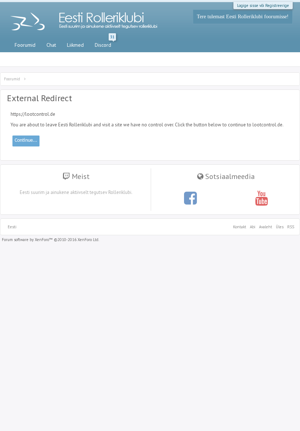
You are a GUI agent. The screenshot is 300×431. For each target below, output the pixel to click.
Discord (105, 43)
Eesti (12, 226)
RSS (289, 226)
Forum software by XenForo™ (50, 239)
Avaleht (265, 226)
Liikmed (75, 45)
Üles (280, 226)
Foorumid (25, 45)
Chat (51, 45)
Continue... (26, 140)
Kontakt (239, 226)
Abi (252, 226)
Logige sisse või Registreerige (263, 5)
